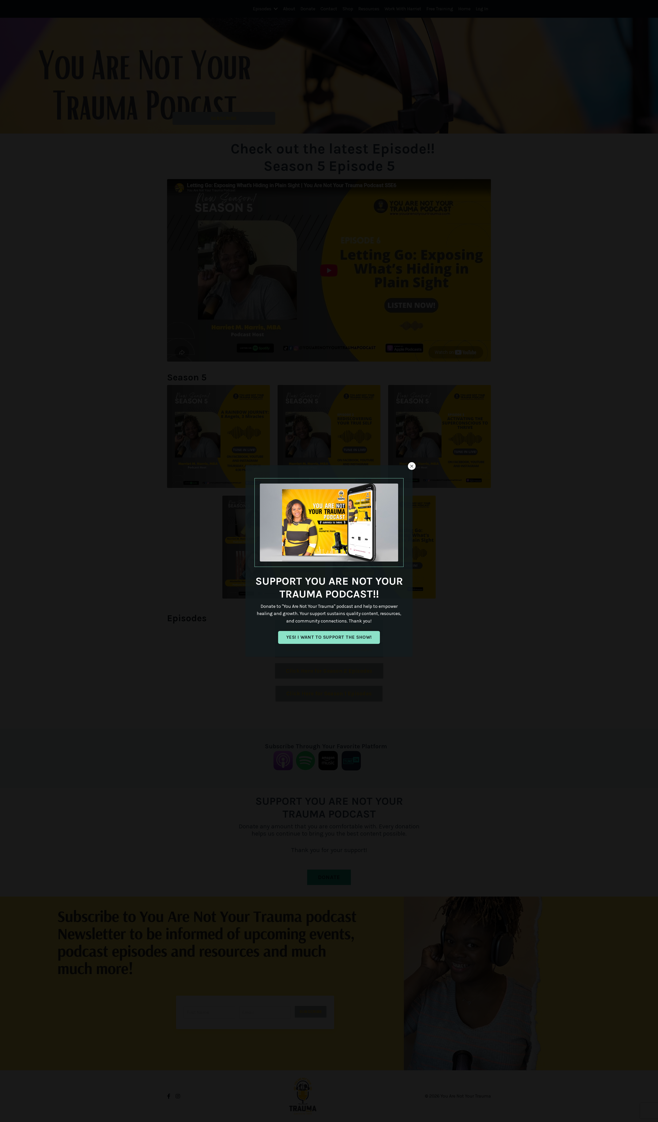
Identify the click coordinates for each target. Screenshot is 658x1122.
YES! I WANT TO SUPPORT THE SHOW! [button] (329, 637)
